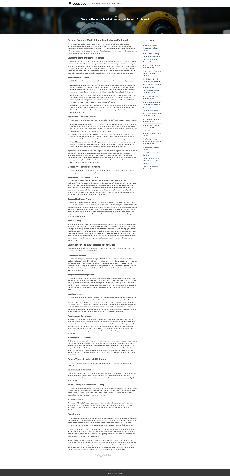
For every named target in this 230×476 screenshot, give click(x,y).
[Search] (161, 3)
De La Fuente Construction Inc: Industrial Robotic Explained (152, 115)
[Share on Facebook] (96, 455)
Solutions (91, 3)
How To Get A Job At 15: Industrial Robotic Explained (151, 80)
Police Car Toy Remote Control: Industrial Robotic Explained (151, 48)
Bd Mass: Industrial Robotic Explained (151, 148)
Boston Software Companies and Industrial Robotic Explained (152, 73)
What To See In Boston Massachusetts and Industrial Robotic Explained (152, 141)
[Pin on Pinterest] (105, 455)
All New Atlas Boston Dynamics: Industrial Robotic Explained (152, 133)
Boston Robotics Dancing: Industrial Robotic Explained (151, 55)
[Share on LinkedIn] (109, 455)
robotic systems (97, 61)
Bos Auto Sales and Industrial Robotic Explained (152, 121)
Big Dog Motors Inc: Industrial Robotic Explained (152, 98)
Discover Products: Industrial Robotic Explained (152, 66)
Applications (100, 3)
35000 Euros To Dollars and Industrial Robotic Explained (151, 92)
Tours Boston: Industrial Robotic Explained (150, 61)
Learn (109, 3)
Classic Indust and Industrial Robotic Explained (152, 86)
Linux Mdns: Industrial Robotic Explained (152, 154)
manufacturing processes (91, 51)
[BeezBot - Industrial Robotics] (77, 3)
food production (92, 144)
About (114, 3)
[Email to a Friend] (102, 455)
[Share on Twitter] (99, 455)
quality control (74, 212)
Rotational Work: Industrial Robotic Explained (151, 126)
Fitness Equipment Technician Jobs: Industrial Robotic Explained (152, 161)
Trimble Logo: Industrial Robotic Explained (150, 168)
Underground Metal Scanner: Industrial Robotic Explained (152, 103)
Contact (120, 3)
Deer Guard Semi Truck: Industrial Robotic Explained (151, 109)
